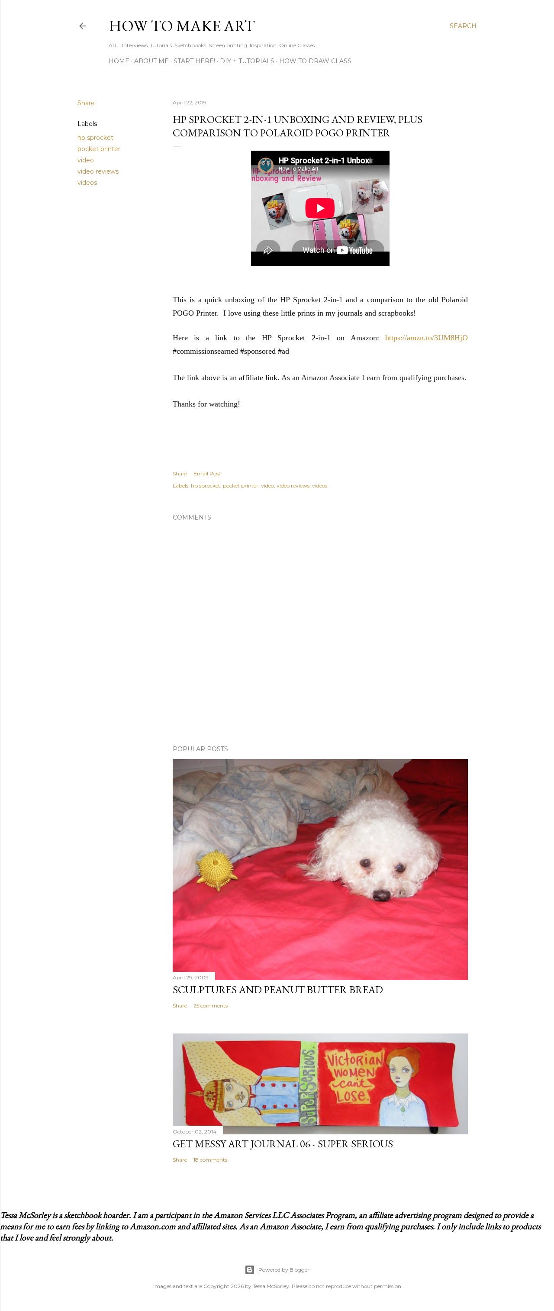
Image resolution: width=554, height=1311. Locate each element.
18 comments (210, 1159)
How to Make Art (182, 26)
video (85, 160)
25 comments (210, 1005)
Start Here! (194, 61)
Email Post (207, 473)
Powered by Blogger (283, 1269)
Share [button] (86, 103)
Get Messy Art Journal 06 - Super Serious (283, 1143)
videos (87, 183)
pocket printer (98, 149)
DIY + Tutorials (247, 61)
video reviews (98, 171)
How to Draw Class (315, 61)
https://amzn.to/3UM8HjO (426, 337)
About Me (151, 61)
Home (119, 61)
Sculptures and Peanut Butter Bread (278, 989)
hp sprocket (95, 138)
